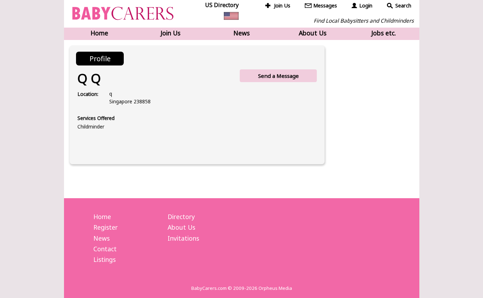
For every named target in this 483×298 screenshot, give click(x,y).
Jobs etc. (383, 33)
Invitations (183, 238)
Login (365, 5)
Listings (104, 259)
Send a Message (278, 75)
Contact (105, 249)
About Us (312, 33)
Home (99, 33)
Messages (325, 5)
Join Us (282, 5)
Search (403, 5)
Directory (181, 216)
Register (105, 227)
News (241, 33)
